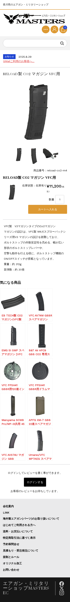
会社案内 (8, 506)
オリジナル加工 (12, 563)
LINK (6, 512)
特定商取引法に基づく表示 (19, 537)
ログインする (35, 482)
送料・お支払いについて (18, 531)
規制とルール (11, 556)
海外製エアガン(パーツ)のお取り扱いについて (31, 518)
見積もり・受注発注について (20, 550)
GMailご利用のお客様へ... (18, 61)
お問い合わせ (11, 569)
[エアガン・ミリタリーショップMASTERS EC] (35, 19)
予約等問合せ (11, 544)
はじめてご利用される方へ (19, 524)
